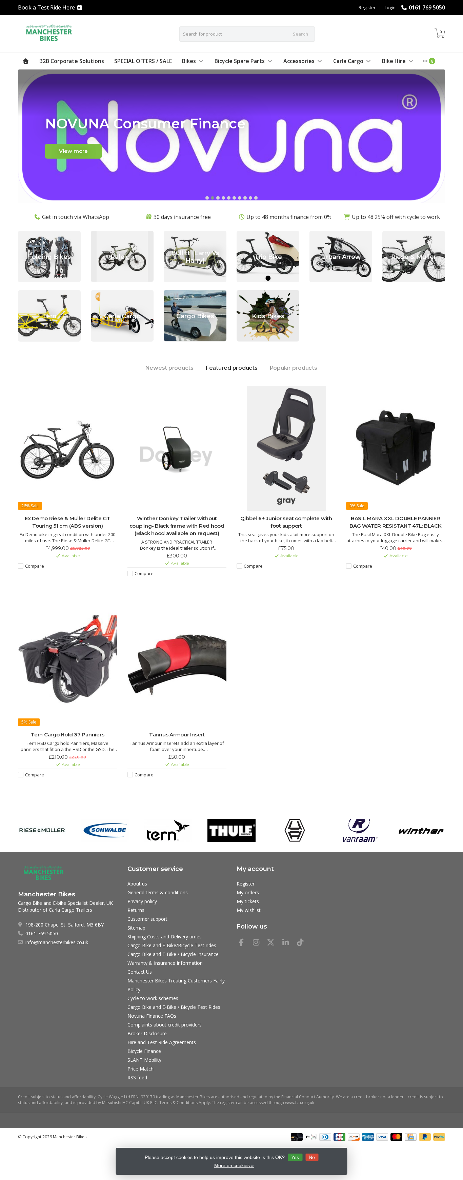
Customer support (147, 919)
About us (137, 883)
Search (300, 34)
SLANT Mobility (144, 1060)
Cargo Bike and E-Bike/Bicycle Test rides (171, 945)
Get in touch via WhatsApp (75, 217)
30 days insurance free (182, 217)
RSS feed (137, 1077)
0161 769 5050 (427, 7)
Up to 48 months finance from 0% (288, 217)
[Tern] (168, 830)
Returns (135, 910)
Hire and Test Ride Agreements (161, 1042)
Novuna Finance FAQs (151, 1016)
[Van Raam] (358, 830)
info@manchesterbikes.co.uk (56, 942)
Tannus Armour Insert (177, 734)
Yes (295, 1157)
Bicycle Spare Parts (240, 61)
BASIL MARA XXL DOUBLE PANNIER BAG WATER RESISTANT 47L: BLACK (395, 522)
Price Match (140, 1068)
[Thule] (231, 830)
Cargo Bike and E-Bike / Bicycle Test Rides (173, 1007)
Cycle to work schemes (152, 998)
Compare (34, 566)
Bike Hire (394, 61)
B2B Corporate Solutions (71, 61)
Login (390, 7)
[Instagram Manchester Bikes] (258, 943)
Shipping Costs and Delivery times (164, 936)
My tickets (248, 901)
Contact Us (139, 972)
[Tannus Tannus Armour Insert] (177, 665)
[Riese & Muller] (42, 830)
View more (73, 151)
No (312, 1157)
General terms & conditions (157, 892)
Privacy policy (142, 901)
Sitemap (136, 927)
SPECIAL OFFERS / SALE (143, 61)
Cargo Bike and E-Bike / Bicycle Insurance (173, 954)
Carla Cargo (348, 61)
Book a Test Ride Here (46, 7)
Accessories (299, 61)
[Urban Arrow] (295, 830)
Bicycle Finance (144, 1051)
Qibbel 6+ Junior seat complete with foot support (286, 522)
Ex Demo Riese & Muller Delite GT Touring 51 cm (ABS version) (67, 522)
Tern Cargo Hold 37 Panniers (67, 734)
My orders (248, 892)
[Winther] (421, 830)
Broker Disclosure (147, 1033)
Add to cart (64, 578)
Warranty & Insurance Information (165, 963)
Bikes (189, 61)
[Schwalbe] (105, 830)
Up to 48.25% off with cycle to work (396, 217)
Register (367, 7)
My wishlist (249, 910)
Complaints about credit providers (164, 1024)
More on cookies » (234, 1165)
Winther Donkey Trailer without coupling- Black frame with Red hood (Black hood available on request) (176, 525)
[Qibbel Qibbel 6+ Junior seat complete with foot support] (286, 448)
